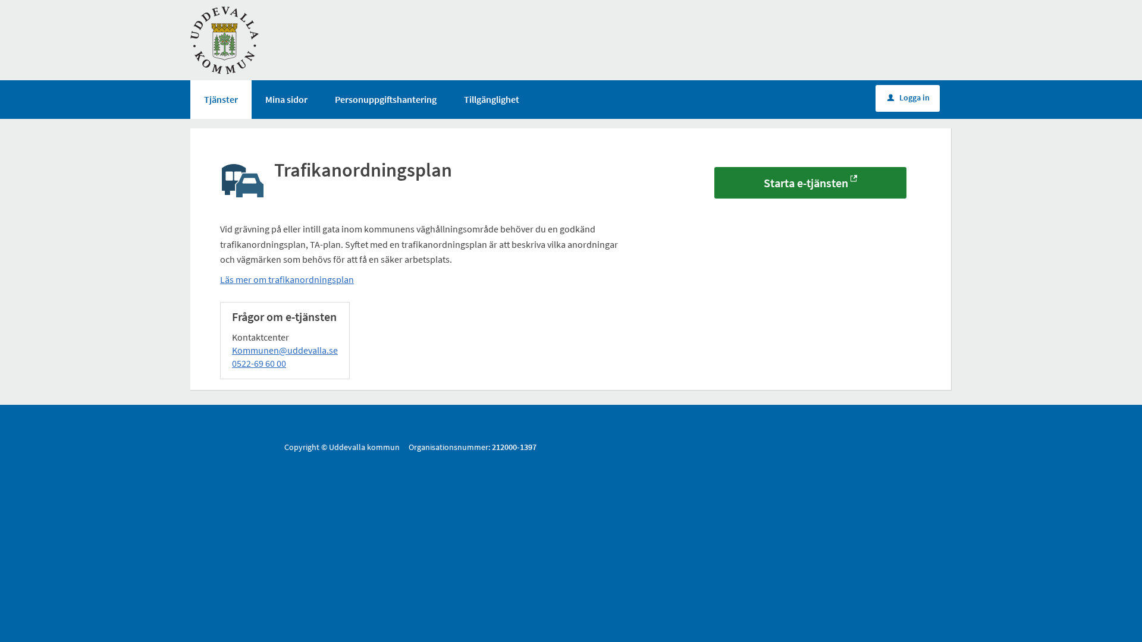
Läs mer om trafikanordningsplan (287, 279)
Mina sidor (286, 99)
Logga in (908, 97)
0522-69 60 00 (259, 363)
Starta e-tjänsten (806, 182)
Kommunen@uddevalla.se (285, 350)
